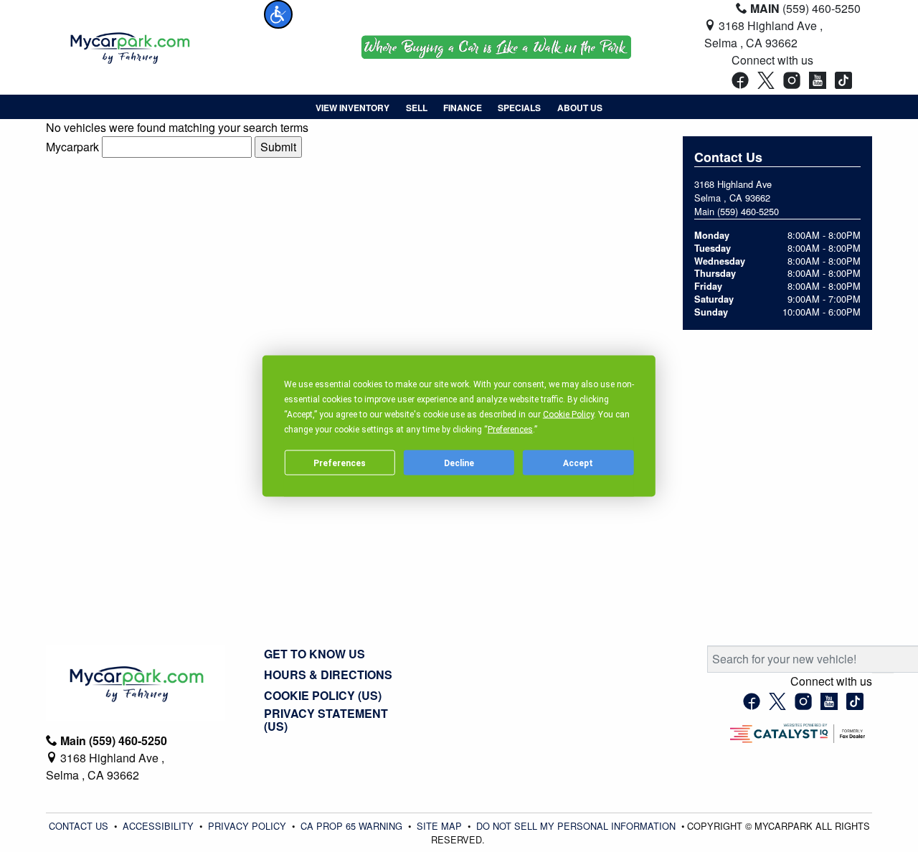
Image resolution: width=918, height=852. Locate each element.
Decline (459, 463)
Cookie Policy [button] (568, 415)
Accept (578, 463)
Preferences (339, 463)
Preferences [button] (510, 430)
